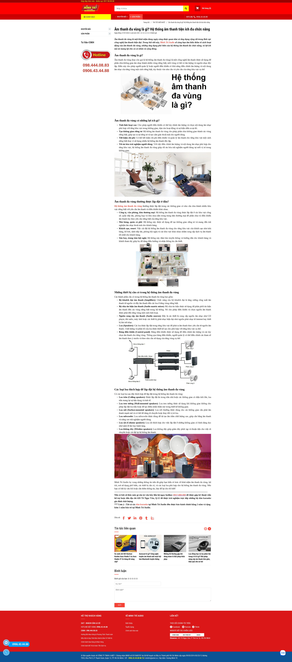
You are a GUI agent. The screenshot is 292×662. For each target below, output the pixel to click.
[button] (203, 8)
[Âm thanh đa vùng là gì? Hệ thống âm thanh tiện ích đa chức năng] (90, 8)
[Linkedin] (135, 518)
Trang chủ (147, 22)
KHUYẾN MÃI (121, 17)
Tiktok (197, 627)
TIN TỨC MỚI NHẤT (160, 22)
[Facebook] (123, 518)
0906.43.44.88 (202, 17)
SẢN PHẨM (136, 17)
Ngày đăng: (118, 33)
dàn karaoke (142, 504)
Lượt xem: (133, 33)
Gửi (119, 605)
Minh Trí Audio (167, 42)
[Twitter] (129, 518)
